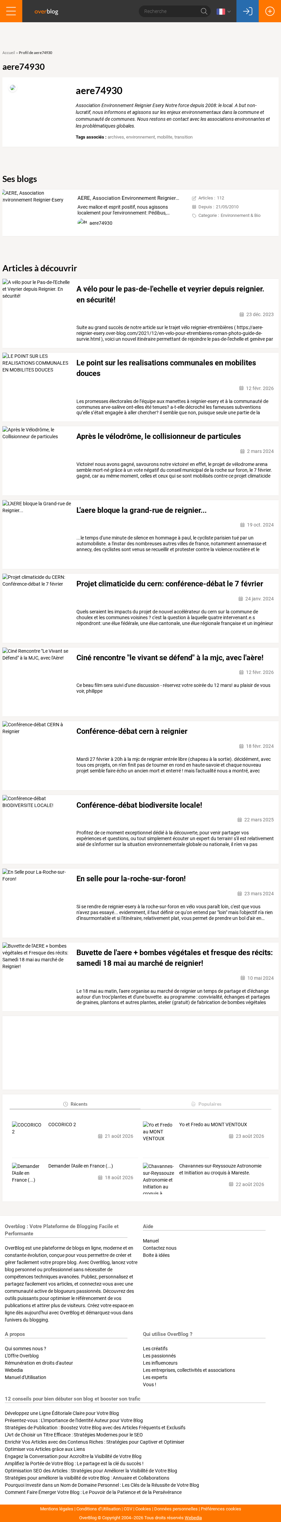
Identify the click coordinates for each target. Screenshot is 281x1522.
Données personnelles (176, 1508)
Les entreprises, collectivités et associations (189, 1370)
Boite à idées (156, 1255)
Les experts (155, 1377)
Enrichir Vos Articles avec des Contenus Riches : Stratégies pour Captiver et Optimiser (94, 1442)
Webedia (14, 1370)
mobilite (164, 137)
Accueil (8, 53)
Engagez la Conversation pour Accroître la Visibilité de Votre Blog (73, 1456)
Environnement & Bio (240, 215)
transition (183, 137)
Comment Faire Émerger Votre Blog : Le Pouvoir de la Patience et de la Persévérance (93, 1492)
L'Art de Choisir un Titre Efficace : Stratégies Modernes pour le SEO (74, 1435)
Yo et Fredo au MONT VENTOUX (213, 1124)
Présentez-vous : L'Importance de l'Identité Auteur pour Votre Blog (74, 1420)
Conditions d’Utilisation (98, 1508)
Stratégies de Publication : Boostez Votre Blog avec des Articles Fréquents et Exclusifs (95, 1427)
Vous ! (149, 1384)
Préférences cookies (221, 1508)
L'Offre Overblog (22, 1355)
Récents (79, 1104)
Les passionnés (159, 1355)
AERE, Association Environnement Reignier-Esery (133, 198)
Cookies (143, 1508)
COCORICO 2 (62, 1124)
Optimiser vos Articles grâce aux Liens (45, 1449)
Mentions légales (56, 1508)
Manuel (151, 1241)
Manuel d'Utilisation (25, 1377)
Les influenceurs (160, 1363)
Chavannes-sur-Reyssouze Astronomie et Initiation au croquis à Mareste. (220, 1169)
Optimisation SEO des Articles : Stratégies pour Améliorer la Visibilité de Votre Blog (91, 1470)
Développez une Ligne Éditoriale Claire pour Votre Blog (62, 1413)
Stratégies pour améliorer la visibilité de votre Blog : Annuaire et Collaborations (87, 1478)
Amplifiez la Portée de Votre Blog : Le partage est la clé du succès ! (74, 1463)
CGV (128, 1508)
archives (116, 137)
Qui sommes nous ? (25, 1348)
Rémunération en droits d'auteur (39, 1363)
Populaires (209, 1104)
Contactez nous (159, 1248)
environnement (140, 137)
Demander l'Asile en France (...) (80, 1166)
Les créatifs (155, 1348)
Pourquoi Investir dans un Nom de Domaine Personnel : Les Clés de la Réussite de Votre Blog (102, 1485)
